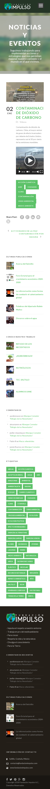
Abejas (11, 469)
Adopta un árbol (15, 475)
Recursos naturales (16, 573)
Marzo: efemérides (26, 441)
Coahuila (22, 504)
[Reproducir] (19, 171)
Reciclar (24, 567)
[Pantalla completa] (41, 171)
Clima (21, 192)
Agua (30, 475)
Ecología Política (16, 521)
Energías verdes (33, 538)
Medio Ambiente (25, 206)
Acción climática (26, 182)
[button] (29, 160)
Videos (23, 122)
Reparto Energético (16, 579)
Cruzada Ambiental (16, 515)
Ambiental (26, 480)
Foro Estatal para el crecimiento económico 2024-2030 (29, 278)
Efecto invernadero (17, 527)
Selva (22, 584)
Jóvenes (34, 544)
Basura (28, 486)
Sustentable (35, 590)
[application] (30, 160)
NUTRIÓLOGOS (23, 368)
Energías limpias (15, 538)
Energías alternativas (17, 532)
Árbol (30, 596)
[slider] (28, 171)
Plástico (12, 567)
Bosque (11, 492)
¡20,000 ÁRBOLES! (24, 356)
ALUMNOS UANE (24, 391)
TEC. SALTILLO (22, 380)
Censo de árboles (15, 498)
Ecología (33, 515)
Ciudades (32, 187)
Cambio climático (27, 492)
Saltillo (11, 584)
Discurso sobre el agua (26, 318)
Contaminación (26, 196)
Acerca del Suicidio (24, 264)
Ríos (32, 579)
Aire (20, 187)
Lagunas (11, 550)
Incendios (22, 544)
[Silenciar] (38, 171)
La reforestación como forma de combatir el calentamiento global (29, 294)
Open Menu (41, 5)
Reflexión (34, 573)
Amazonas (12, 480)
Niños (10, 561)
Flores (11, 544)
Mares (22, 550)
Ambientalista (14, 486)
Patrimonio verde (25, 561)
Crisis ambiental (26, 201)
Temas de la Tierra (16, 596)
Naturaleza (31, 555)
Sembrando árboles (16, 590)
